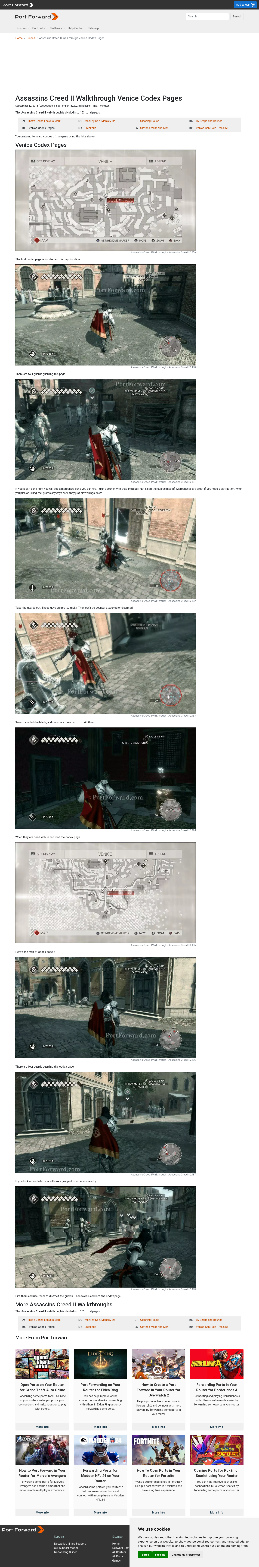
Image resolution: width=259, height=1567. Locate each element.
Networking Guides (65, 1552)
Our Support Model (66, 1548)
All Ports (117, 1556)
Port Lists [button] (38, 28)
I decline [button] (160, 1554)
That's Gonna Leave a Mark (44, 121)
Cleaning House (149, 121)
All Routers (119, 1552)
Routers (48, 4)
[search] (119, 4)
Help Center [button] (76, 28)
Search (237, 16)
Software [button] (56, 28)
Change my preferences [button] (186, 1554)
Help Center (93, 4)
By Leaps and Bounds (209, 121)
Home (19, 38)
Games (116, 1560)
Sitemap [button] (94, 28)
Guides (31, 38)
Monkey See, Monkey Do (100, 121)
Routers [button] (22, 28)
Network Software (123, 1548)
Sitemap (109, 4)
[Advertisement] (129, 67)
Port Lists (62, 4)
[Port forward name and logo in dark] (36, 16)
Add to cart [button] (243, 4)
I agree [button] (145, 1554)
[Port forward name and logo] (18, 4)
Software (77, 4)
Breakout (90, 128)
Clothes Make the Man (154, 128)
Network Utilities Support (70, 1543)
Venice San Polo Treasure (212, 128)
